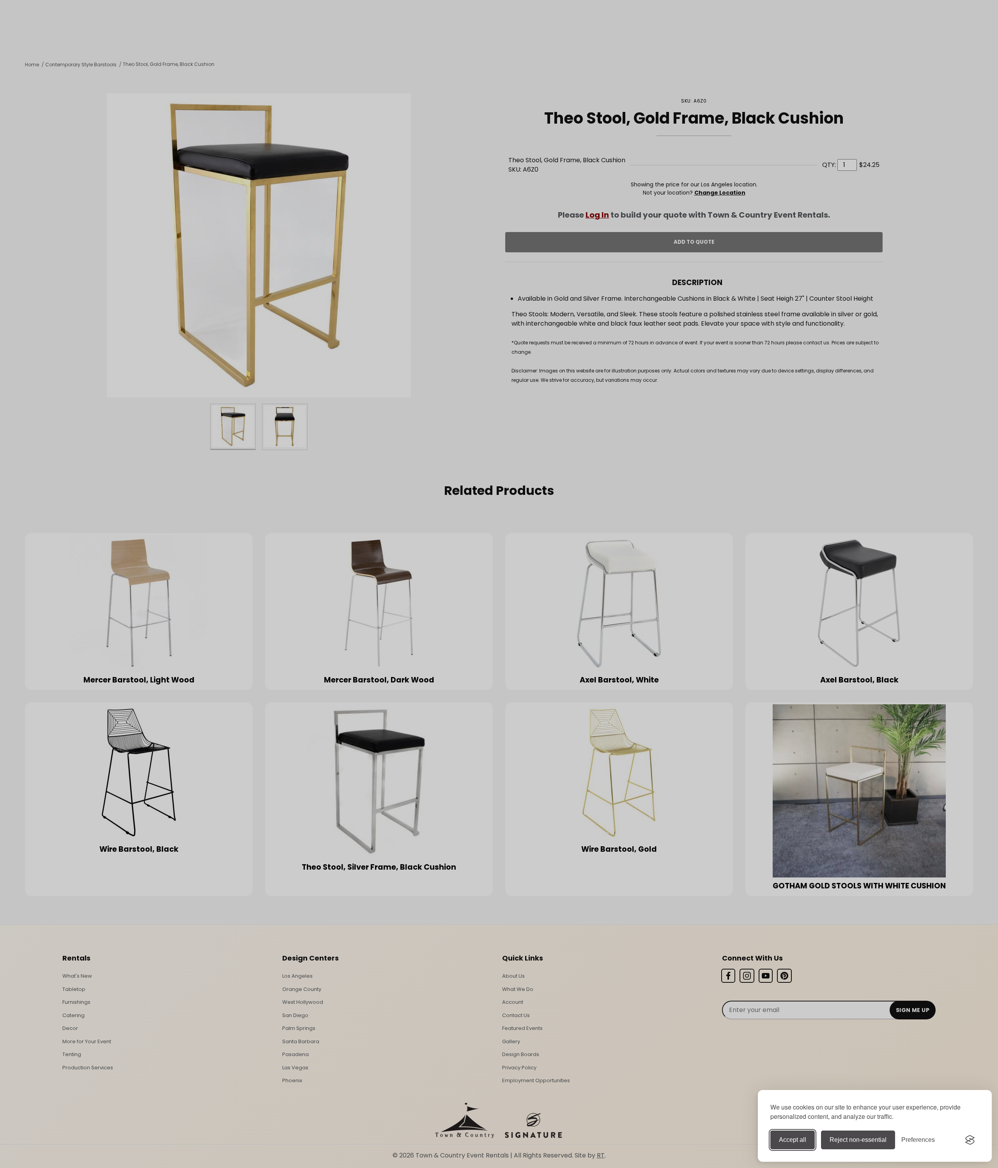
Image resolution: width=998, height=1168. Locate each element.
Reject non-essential (858, 1139)
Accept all (792, 1139)
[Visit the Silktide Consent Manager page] (970, 1140)
